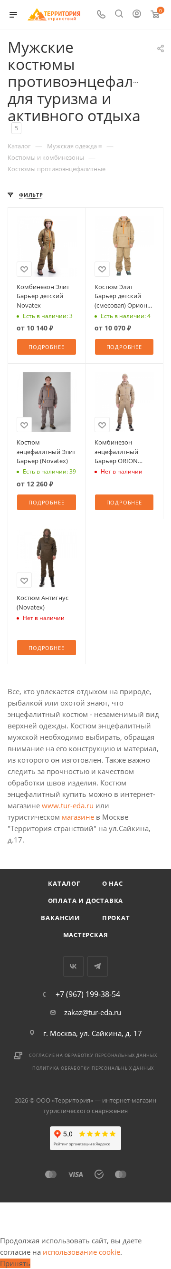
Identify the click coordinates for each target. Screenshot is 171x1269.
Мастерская (85, 934)
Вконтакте (73, 966)
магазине (78, 817)
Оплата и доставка (86, 900)
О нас (112, 883)
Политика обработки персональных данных (93, 1068)
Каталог (64, 883)
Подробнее (46, 346)
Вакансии (60, 917)
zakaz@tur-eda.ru (92, 1012)
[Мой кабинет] (137, 14)
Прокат (116, 917)
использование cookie (81, 1252)
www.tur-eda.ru (68, 805)
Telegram (97, 966)
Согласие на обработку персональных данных (93, 1055)
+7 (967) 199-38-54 (88, 994)
